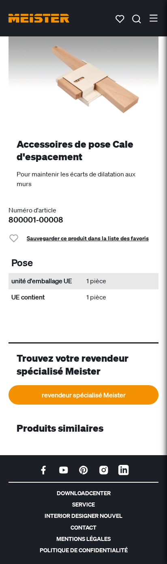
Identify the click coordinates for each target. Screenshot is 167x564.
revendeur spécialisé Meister (84, 395)
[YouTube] (63, 470)
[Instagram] (103, 470)
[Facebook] (43, 470)
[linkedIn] (123, 470)
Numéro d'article (32, 210)
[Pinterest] (83, 470)
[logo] (39, 18)
